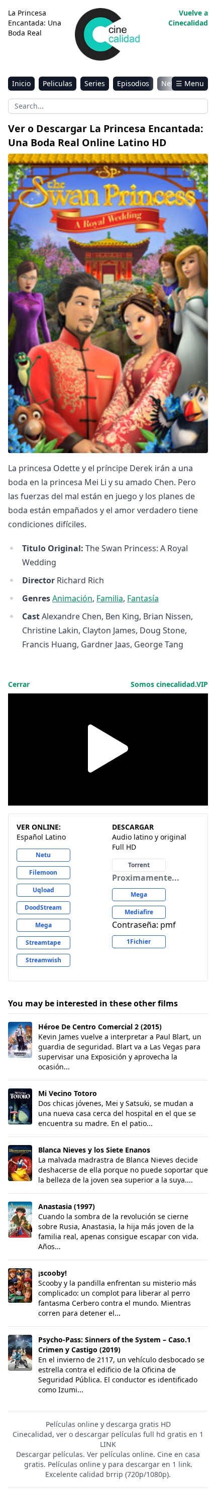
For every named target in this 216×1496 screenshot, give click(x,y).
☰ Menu (190, 83)
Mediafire (139, 912)
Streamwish (43, 960)
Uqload (43, 890)
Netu (43, 855)
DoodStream (43, 907)
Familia (109, 598)
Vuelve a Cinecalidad (188, 18)
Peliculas (57, 83)
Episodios (133, 83)
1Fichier (139, 941)
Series (94, 83)
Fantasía (143, 598)
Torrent (139, 865)
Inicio (21, 83)
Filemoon (43, 872)
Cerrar (19, 684)
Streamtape (43, 942)
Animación (72, 598)
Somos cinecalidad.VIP (169, 684)
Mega (43, 925)
